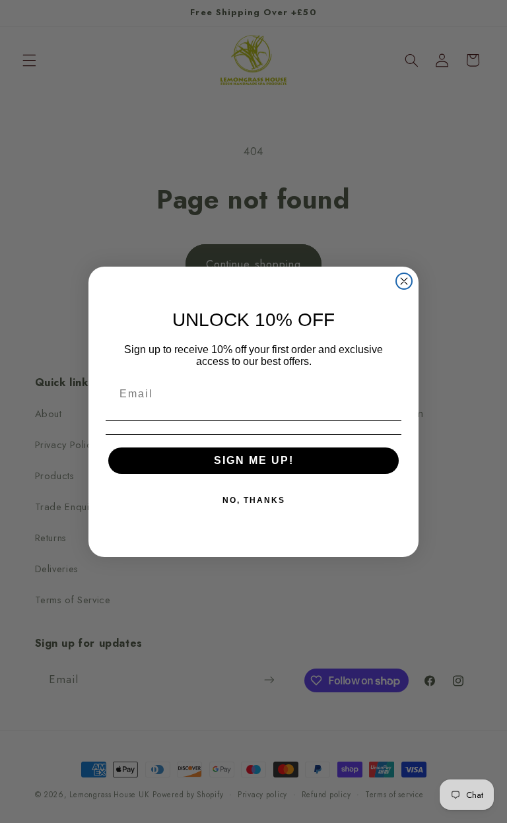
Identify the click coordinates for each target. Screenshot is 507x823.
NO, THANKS (253, 500)
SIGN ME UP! (254, 460)
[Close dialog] (404, 281)
